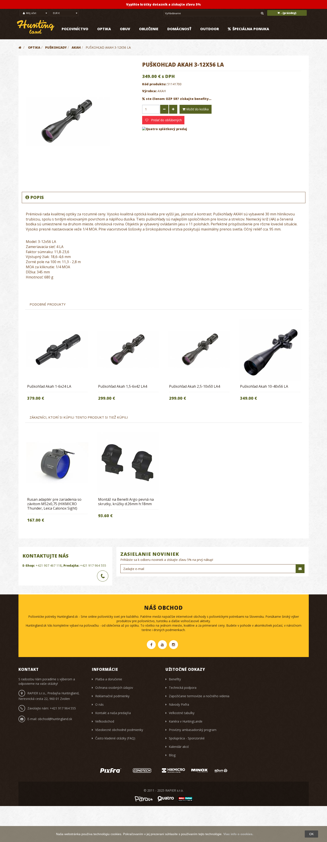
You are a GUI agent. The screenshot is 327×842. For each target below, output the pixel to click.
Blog (172, 755)
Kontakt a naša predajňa (113, 713)
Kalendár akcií (179, 747)
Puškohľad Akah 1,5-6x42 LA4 (122, 386)
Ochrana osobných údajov (114, 687)
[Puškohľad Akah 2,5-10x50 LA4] (199, 350)
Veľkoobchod (104, 721)
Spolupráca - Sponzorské (187, 738)
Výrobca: (149, 91)
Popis (37, 197)
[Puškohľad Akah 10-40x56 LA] (270, 350)
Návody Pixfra (179, 704)
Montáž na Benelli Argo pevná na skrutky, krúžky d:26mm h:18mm (126, 501)
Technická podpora (182, 687)
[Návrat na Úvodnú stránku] (19, 47)
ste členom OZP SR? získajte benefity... (178, 99)
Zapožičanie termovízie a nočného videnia (199, 696)
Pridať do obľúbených (166, 120)
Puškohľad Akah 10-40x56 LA (264, 386)
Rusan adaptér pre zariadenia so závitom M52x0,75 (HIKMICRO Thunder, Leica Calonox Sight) (54, 503)
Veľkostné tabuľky (181, 713)
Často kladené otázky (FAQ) (115, 738)
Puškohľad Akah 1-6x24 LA (49, 386)
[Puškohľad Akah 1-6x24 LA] (57, 350)
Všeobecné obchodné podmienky (119, 730)
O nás (99, 704)
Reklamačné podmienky (112, 696)
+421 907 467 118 (49, 565)
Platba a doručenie (108, 679)
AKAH (161, 91)
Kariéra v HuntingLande (185, 721)
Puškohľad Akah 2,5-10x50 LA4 (194, 386)
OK (311, 834)
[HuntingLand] (35, 27)
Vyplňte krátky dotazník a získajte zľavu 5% (163, 4)
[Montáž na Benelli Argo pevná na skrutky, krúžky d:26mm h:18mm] (128, 463)
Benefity (175, 679)
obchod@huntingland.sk (55, 719)
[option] (57, 362)
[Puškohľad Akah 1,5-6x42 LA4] (128, 350)
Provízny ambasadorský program (192, 730)
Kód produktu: (154, 84)
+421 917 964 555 (93, 565)
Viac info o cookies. (238, 834)
